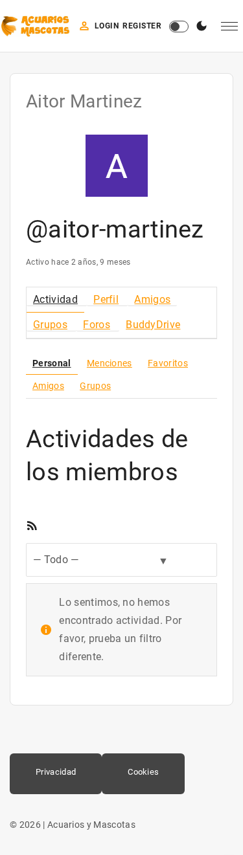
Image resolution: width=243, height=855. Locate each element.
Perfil (106, 299)
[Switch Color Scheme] (201, 26)
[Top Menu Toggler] (229, 26)
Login (107, 25)
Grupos (50, 324)
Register (141, 25)
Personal (51, 363)
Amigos (152, 299)
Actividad (55, 299)
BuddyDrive (153, 324)
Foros (96, 324)
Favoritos (168, 363)
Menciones (109, 363)
